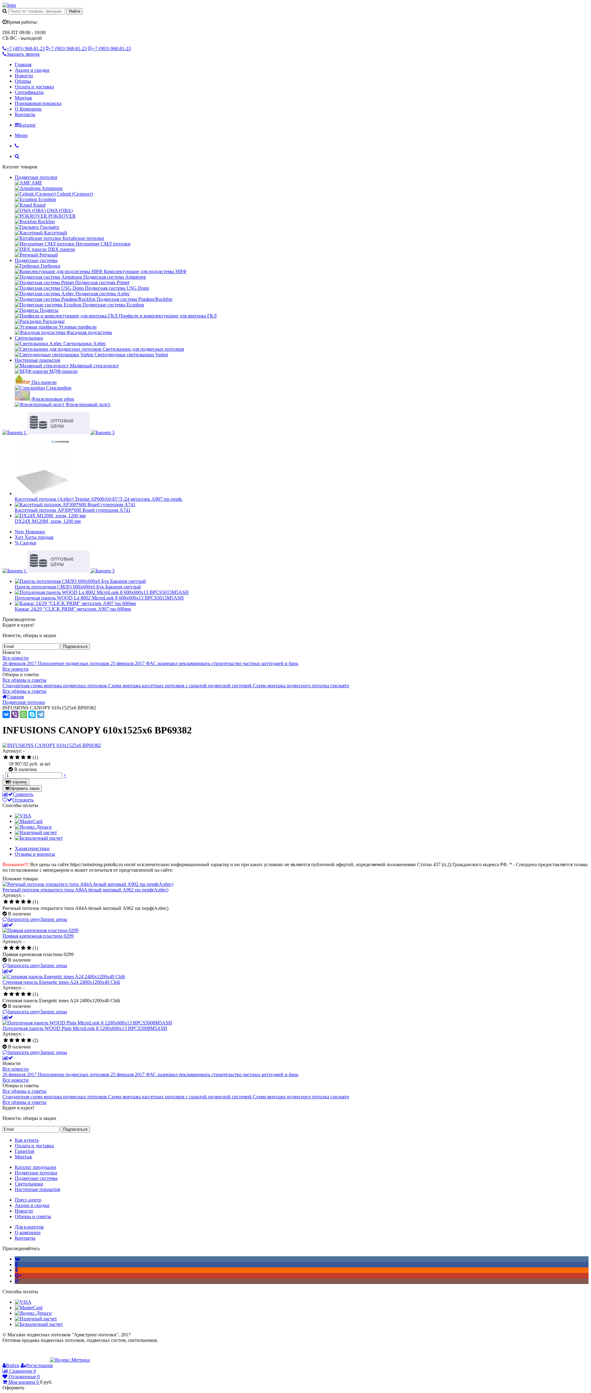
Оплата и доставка (34, 86)
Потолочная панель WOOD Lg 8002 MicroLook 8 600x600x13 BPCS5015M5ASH (99, 597)
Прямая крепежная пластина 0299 (38, 936)
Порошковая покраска (38, 103)
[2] (11, 757)
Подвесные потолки (36, 177)
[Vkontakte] (17, 1259)
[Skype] (32, 714)
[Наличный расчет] (36, 832)
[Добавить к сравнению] (7, 924)
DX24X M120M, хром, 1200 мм (48, 521)
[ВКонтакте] (6, 714)
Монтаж (23, 97)
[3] (17, 757)
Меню (21, 135)
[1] (5, 757)
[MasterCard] (28, 821)
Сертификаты (29, 92)
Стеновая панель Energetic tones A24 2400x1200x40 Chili (61, 982)
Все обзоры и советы (24, 680)
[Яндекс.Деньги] (33, 827)
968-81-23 (25, 48)
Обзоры (23, 81)
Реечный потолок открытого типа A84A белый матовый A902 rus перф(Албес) (85, 889)
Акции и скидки (32, 70)
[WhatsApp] (23, 714)
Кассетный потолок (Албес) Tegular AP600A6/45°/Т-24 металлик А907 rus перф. (99, 499)
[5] (29, 757)
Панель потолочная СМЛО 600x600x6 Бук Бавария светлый (78, 586)
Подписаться (75, 646)
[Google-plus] (18, 1275)
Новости (24, 75)
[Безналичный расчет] (39, 838)
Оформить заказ (24, 788)
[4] (23, 757)
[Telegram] (40, 714)
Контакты (25, 114)
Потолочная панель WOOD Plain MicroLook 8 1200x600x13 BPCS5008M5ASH (84, 1028)
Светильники (29, 338)
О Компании (28, 108)
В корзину (18, 782)
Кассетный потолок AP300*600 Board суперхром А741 (73, 510)
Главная (23, 64)
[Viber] (14, 714)
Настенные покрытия (37, 360)
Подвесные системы (36, 260)
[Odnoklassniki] (16, 1270)
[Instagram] (17, 1281)
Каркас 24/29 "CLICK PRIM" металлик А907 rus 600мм (73, 609)
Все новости (15, 657)
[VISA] (23, 815)
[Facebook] (16, 1264)
